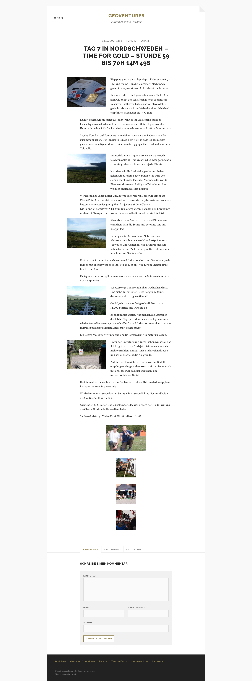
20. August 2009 (112, 41)
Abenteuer (75, 661)
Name (87, 608)
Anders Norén (71, 674)
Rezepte (103, 661)
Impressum (157, 661)
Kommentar (90, 576)
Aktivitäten (90, 661)
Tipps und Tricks (119, 661)
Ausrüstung (60, 661)
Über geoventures (139, 661)
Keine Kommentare (138, 41)
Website (87, 622)
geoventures (126, 15)
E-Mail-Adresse (137, 608)
